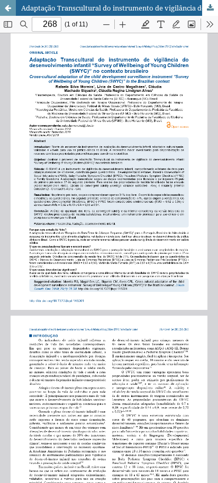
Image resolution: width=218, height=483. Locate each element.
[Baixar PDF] (210, 8)
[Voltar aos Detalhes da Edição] (8, 8)
